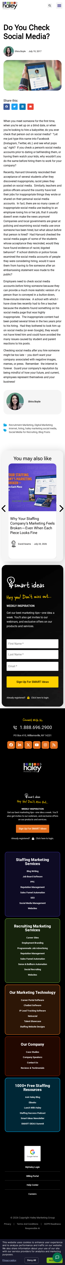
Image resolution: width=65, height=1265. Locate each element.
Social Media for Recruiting (23, 432)
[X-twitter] (28, 745)
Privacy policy (9, 1260)
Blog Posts (44, 432)
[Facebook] (11, 745)
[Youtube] (37, 745)
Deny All (31, 1260)
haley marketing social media (40, 428)
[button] (49, 5)
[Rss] (54, 745)
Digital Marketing (43, 425)
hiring (21, 428)
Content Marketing (24, 501)
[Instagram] (45, 745)
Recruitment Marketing (21, 425)
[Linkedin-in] (19, 745)
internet (13, 428)
